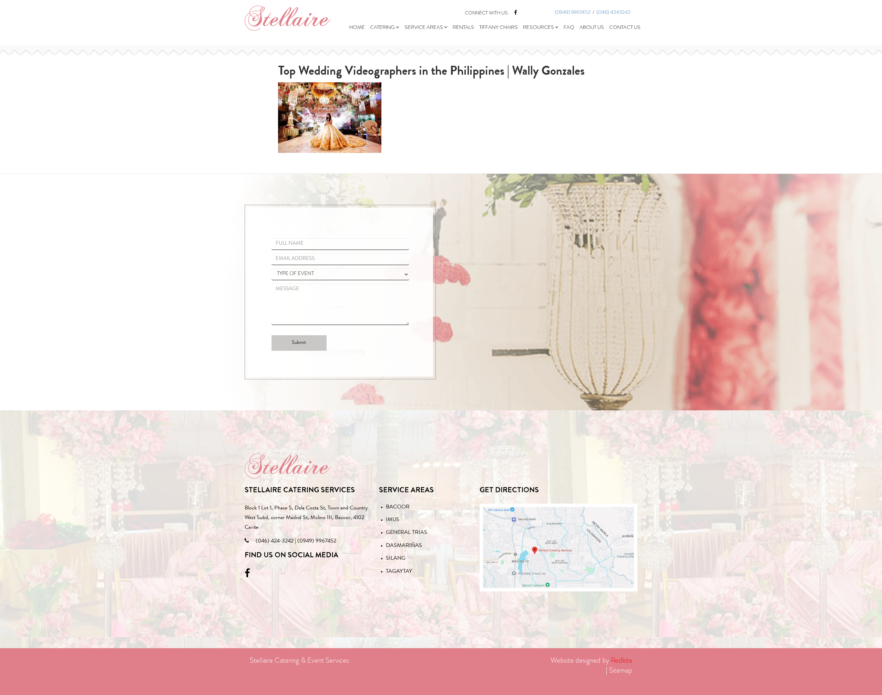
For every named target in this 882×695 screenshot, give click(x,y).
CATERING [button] (383, 27)
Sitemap (620, 670)
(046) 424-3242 (275, 541)
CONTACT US (624, 27)
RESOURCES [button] (539, 27)
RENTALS (463, 27)
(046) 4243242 (613, 12)
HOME (357, 27)
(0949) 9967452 (573, 12)
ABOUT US (592, 27)
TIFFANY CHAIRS (498, 27)
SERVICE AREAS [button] (424, 27)
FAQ (569, 27)
